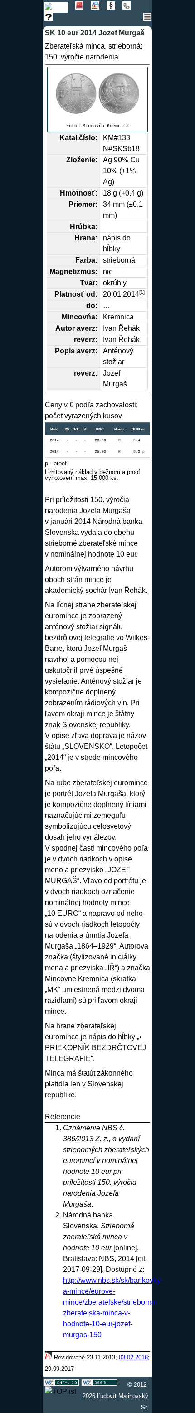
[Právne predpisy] (115, 7)
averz (86, 328)
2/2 (67, 429)
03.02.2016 (133, 1357)
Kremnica (118, 317)
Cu (135, 160)
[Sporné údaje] (51, 18)
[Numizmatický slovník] (83, 7)
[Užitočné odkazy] (129, 7)
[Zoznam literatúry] (99, 7)
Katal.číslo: (78, 138)
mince (128, 543)
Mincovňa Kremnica (106, 125)
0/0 (85, 429)
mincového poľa (122, 848)
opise (60, 735)
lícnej (64, 605)
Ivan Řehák (121, 328)
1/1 (75, 429)
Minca (54, 1073)
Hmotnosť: (79, 193)
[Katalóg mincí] (59, 7)
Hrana (84, 238)
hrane (65, 1026)
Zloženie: (82, 160)
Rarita (119, 429)
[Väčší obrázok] (98, 93)
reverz (84, 339)
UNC (100, 429)
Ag (107, 160)
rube (63, 783)
